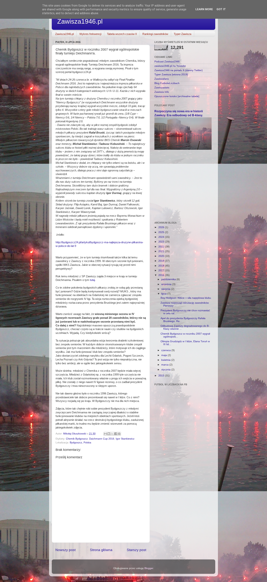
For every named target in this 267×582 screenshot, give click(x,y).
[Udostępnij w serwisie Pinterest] (119, 434)
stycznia (166, 369)
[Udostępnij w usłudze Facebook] (116, 434)
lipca (164, 293)
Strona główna (101, 550)
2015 (161, 375)
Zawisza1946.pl (80, 21)
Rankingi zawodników (155, 33)
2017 (161, 270)
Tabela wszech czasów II (122, 33)
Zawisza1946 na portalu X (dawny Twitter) (178, 70)
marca (165, 364)
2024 (161, 237)
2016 (161, 275)
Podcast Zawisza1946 (167, 61)
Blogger (148, 568)
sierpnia (166, 289)
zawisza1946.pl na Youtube (170, 66)
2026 (161, 227)
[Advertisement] (183, 179)
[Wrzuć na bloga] (109, 434)
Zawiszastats (161, 87)
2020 (161, 256)
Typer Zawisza (182, 33)
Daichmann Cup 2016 (101, 438)
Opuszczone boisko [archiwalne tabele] (176, 96)
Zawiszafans (161, 79)
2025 (161, 232)
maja (164, 355)
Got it (221, 9)
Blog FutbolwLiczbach (166, 83)
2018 (161, 265)
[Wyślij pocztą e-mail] (105, 434)
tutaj (92, 280)
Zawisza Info (161, 92)
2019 (161, 260)
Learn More (204, 9)
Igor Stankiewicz (125, 438)
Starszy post (136, 550)
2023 (161, 241)
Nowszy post (65, 550)
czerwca (166, 350)
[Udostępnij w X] (112, 434)
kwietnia (166, 360)
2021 (161, 251)
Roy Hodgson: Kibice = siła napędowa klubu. (186, 298)
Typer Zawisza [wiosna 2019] (171, 74)
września (166, 284)
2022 (161, 246)
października (169, 279)
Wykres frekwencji (90, 33)
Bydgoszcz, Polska (80, 442)
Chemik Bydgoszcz (77, 438)
